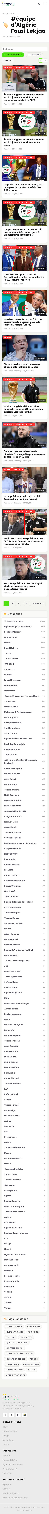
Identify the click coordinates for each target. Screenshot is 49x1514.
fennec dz (33, 1332)
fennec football (14, 1370)
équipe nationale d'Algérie (19, 1353)
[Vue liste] (45, 60)
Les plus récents (13, 55)
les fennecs (26, 1337)
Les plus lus (34, 55)
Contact (6, 1489)
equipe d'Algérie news (16, 1343)
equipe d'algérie (13, 1326)
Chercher (8, 60)
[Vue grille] (41, 60)
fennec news (12, 1364)
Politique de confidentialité (15, 1497)
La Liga (6, 1435)
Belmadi (32, 1370)
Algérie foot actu (15, 1375)
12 (27, 603)
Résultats (7, 1473)
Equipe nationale (14, 1332)
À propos (7, 1484)
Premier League (10, 1431)
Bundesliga (8, 1440)
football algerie (14, 1348)
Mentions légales (10, 1493)
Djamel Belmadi (31, 1364)
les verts (10, 1337)
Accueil (6, 13)
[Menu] (44, 3)
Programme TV (10, 1469)
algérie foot (33, 1326)
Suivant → (38, 603)
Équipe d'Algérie (10, 1460)
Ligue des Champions (13, 1464)
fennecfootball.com (24, 1510)
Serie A (6, 1444)
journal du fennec (15, 1359)
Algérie (34, 1359)
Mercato (6, 1455)
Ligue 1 (5, 1427)
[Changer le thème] (39, 4)
